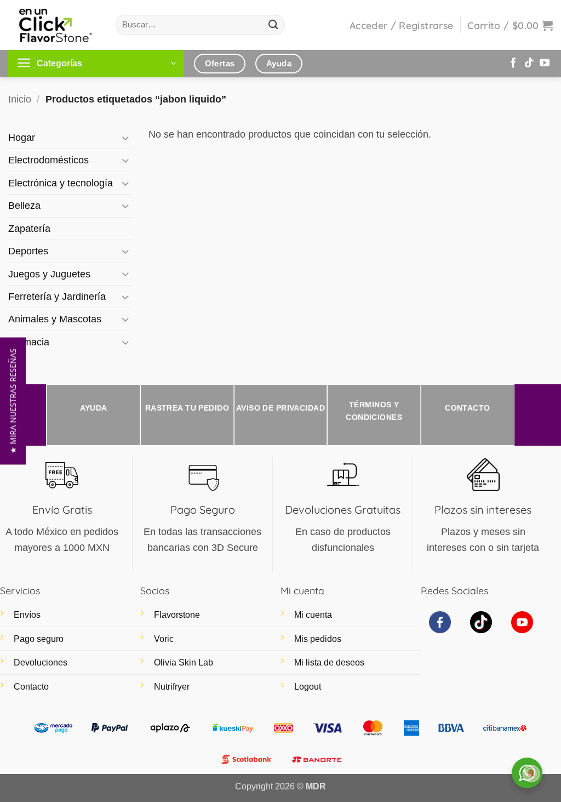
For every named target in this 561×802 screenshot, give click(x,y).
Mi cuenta (313, 614)
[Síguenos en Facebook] (513, 63)
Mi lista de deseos (329, 662)
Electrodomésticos (48, 160)
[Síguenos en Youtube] (544, 63)
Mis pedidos (317, 639)
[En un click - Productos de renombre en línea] (53, 25)
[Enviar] (274, 25)
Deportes (28, 251)
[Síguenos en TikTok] (529, 63)
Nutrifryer (172, 686)
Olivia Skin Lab (183, 662)
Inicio (19, 99)
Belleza (24, 205)
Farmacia (28, 342)
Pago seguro (39, 639)
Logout (307, 686)
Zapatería (29, 228)
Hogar (21, 137)
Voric (164, 639)
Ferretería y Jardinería (57, 296)
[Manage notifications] (531, 773)
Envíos (27, 614)
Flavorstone (177, 614)
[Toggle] (125, 137)
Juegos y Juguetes (49, 274)
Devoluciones (40, 662)
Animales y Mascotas (54, 319)
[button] (401, 25)
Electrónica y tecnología (60, 183)
